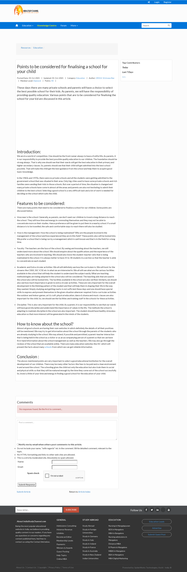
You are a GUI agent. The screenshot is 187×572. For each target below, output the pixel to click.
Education (38, 47)
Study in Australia (90, 551)
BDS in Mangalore (116, 529)
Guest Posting (63, 551)
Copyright (42, 567)
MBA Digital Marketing (118, 558)
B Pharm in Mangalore (118, 547)
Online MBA (62, 559)
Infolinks (60, 533)
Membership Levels (65, 540)
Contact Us (31, 567)
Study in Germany (90, 536)
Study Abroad (88, 526)
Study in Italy (88, 540)
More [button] (73, 25)
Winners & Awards (65, 548)
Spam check (33, 473)
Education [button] (27, 25)
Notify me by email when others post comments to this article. (50, 444)
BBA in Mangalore (116, 555)
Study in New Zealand (92, 555)
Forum (64, 25)
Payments (61, 544)
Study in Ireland (89, 544)
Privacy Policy (54, 567)
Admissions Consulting (66, 526)
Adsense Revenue (64, 529)
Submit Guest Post (157, 534)
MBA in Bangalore (116, 533)
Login (156, 2)
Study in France (89, 547)
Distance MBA (115, 544)
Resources (26, 47)
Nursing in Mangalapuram (119, 526)
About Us (20, 567)
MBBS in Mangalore (117, 551)
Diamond (37, 81)
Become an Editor (64, 537)
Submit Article (23, 491)
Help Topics (62, 555)
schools (48, 347)
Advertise (156, 528)
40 (52, 81)
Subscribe (71, 509)
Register (168, 2)
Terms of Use (68, 567)
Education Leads (156, 521)
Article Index (84, 491)
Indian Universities (91, 558)
